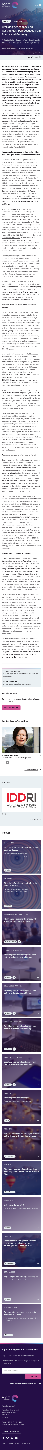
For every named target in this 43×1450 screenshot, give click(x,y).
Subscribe (33, 1376)
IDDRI (4, 814)
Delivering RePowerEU (14, 1205)
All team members (31, 770)
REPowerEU (6, 618)
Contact (10, 1443)
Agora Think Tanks (10, 1431)
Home (3, 16)
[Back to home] (21, 1398)
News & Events (10, 16)
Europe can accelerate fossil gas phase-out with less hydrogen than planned (21, 1135)
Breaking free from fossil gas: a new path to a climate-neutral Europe (20, 956)
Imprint (17, 1443)
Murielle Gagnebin (10, 755)
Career (4, 1443)
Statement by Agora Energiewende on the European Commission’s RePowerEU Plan (21, 1171)
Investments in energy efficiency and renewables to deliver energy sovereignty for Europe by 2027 (20, 1243)
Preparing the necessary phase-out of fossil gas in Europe (20, 1313)
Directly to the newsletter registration (24, 1383)
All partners (33, 820)
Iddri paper (28, 325)
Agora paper (15, 325)
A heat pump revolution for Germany (17, 683)
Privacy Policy (26, 1443)
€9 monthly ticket (21, 263)
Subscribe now (9, 707)
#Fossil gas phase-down (9, 48)
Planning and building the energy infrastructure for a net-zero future (21, 920)
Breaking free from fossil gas (16, 1098)
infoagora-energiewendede (13, 1424)
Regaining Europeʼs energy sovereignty (21, 1277)
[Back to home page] (10, 5)
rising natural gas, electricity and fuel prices (18, 113)
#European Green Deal (26, 48)
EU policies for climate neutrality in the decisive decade (21, 849)
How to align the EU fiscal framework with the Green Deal (20, 673)
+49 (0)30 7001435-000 (14, 1422)
